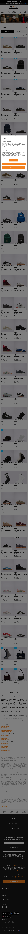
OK (14, 163)
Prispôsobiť (13, 160)
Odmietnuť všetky (13, 167)
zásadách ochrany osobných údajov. (14, 156)
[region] (14, 153)
